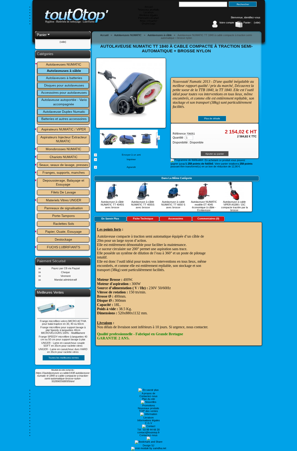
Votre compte (226, 22)
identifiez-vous (252, 17)
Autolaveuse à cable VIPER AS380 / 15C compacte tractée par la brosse (234, 206)
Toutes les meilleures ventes (63, 357)
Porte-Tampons (63, 216)
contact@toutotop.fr (148, 432)
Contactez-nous (148, 396)
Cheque (65, 272)
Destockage (148, 23)
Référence (180, 133)
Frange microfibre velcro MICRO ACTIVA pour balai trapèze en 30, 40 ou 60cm (63, 322)
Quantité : (179, 137)
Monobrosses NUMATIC (63, 149)
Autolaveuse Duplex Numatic (64, 111)
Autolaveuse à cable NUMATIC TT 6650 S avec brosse (173, 204)
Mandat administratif (65, 279)
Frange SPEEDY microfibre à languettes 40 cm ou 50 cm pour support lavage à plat (63, 338)
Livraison (148, 12)
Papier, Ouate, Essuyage (63, 231)
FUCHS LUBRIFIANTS (63, 247)
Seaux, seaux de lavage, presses (63, 165)
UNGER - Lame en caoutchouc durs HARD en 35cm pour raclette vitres (63, 350)
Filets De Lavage (63, 192)
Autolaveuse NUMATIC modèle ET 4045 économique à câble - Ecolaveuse (204, 206)
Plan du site (148, 399)
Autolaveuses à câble (64, 71)
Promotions (148, 405)
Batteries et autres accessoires (64, 119)
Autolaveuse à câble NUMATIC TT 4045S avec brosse (112, 204)
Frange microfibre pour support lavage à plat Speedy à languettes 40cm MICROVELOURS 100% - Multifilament (63, 330)
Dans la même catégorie (176, 178)
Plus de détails (212, 118)
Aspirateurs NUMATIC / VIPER (63, 129)
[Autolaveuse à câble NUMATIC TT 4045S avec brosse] (112, 199)
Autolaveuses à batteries (64, 78)
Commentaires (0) (208, 218)
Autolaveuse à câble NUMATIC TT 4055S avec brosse (142, 204)
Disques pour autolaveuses (64, 85)
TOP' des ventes (148, 411)
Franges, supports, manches (63, 172)
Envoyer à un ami (131, 154)
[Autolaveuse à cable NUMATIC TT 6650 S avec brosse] (173, 199)
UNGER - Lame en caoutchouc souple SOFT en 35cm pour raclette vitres (63, 344)
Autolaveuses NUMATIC (63, 64)
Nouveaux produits (148, 9)
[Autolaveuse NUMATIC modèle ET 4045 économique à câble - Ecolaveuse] (204, 199)
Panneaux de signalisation (63, 208)
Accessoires (175, 218)
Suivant (159, 138)
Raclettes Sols (63, 224)
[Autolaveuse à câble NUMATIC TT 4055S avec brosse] (142, 199)
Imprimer (131, 159)
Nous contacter (148, 20)
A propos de (148, 393)
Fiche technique (143, 218)
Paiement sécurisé (148, 18)
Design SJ (148, 445)
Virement (66, 276)
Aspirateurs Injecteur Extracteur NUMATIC (64, 139)
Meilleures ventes (50, 292)
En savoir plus (110, 218)
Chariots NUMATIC (63, 157)
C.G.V (148, 423)
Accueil (149, 6)
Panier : (247, 22)
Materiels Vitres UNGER (63, 200)
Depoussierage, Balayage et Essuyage (64, 182)
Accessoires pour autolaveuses (64, 92)
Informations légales (148, 420)
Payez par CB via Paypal (66, 268)
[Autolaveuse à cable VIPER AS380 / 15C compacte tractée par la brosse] (234, 199)
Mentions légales (148, 15)
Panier (42, 35)
